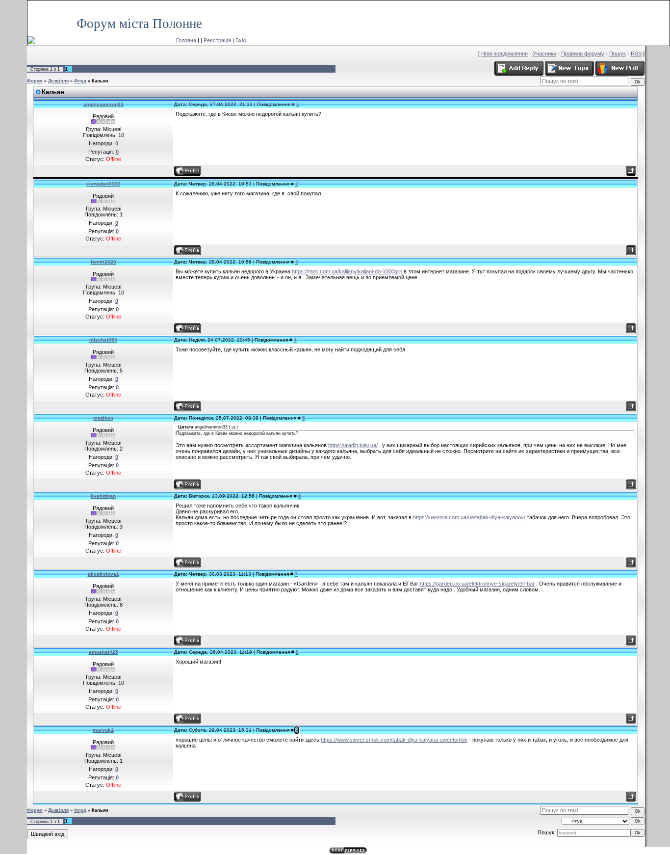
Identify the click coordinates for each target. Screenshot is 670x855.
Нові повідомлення (504, 53)
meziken (103, 418)
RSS (659, 5)
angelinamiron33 (103, 104)
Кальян (100, 81)
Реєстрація (217, 40)
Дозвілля (58, 81)
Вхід (240, 40)
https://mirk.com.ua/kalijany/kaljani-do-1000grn (347, 271)
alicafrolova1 (103, 574)
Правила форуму (582, 53)
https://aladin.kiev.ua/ (353, 445)
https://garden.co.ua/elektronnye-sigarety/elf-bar (477, 584)
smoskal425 (103, 652)
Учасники (544, 53)
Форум (35, 81)
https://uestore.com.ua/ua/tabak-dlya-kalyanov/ (469, 517)
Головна (186, 40)
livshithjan (103, 496)
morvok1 (103, 730)
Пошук (617, 53)
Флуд (80, 81)
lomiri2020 (103, 262)
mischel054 (103, 340)
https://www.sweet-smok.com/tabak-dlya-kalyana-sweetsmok (394, 740)
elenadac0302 (103, 184)
